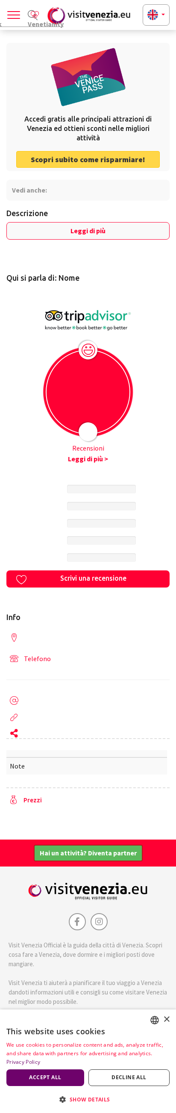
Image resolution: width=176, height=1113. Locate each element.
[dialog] (88, 1061)
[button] (88, 1099)
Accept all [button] (45, 1077)
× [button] (166, 1019)
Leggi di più (88, 230)
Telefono (37, 658)
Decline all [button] (128, 1077)
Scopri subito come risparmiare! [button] (88, 159)
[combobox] (154, 1020)
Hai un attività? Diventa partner (88, 853)
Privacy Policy (23, 1062)
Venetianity (46, 23)
